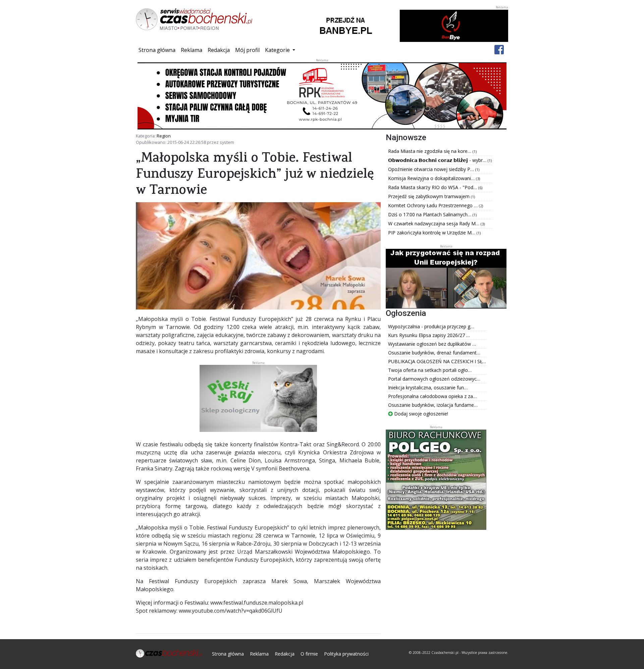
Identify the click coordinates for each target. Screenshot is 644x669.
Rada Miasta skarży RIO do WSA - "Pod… (433, 187)
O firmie (309, 654)
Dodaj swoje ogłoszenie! (420, 413)
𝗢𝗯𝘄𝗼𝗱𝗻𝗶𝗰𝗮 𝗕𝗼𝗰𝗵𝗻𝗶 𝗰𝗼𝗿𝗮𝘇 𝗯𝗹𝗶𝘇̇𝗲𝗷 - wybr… (438, 160)
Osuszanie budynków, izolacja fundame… (433, 405)
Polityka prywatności (346, 654)
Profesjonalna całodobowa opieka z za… (432, 396)
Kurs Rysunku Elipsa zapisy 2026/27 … (429, 335)
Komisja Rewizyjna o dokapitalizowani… (432, 178)
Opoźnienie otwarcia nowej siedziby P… (431, 169)
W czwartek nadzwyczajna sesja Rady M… (434, 223)
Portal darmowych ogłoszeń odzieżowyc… (434, 379)
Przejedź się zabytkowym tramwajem (429, 196)
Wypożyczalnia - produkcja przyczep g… (431, 326)
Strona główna (158, 50)
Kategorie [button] (278, 50)
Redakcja (219, 50)
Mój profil (247, 50)
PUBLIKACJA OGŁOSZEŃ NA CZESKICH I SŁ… (437, 361)
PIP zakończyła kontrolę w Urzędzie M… (432, 232)
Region (164, 136)
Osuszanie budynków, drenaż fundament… (434, 352)
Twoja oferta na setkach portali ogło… (430, 370)
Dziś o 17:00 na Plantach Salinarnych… (430, 214)
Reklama (191, 50)
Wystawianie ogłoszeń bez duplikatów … (432, 344)
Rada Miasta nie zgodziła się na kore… (430, 151)
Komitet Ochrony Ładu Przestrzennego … (433, 205)
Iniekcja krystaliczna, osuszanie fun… (428, 387)
